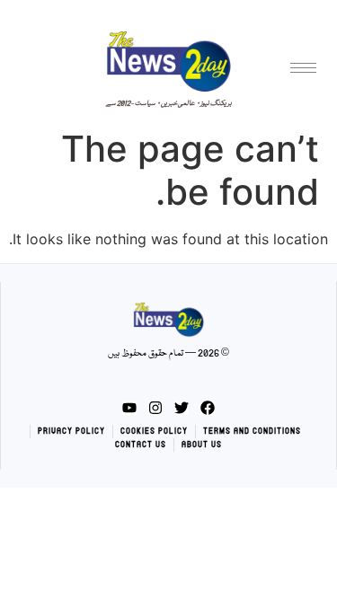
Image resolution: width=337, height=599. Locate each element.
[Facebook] (207, 408)
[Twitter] (181, 408)
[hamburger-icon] (303, 68)
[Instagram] (155, 408)
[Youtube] (129, 408)
